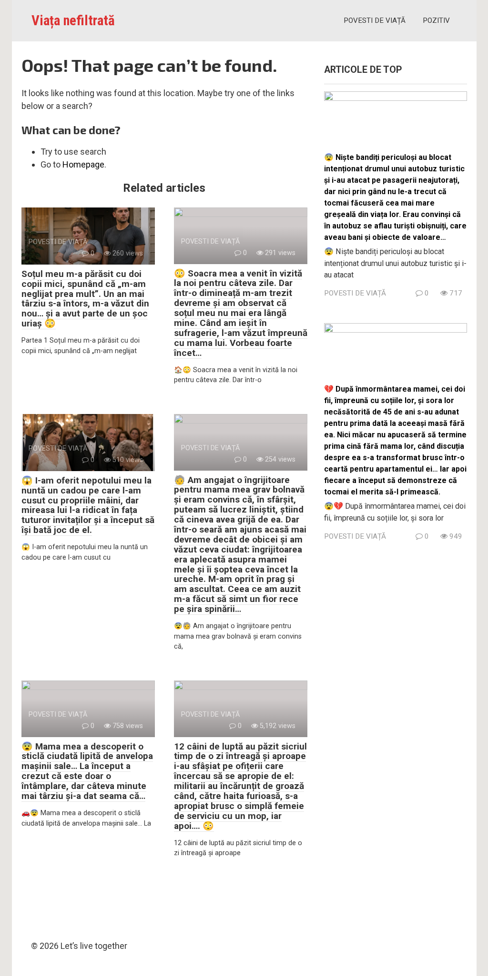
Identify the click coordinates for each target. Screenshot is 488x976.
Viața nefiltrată (73, 20)
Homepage (83, 164)
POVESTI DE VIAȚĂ (375, 20)
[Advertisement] (395, 737)
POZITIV (436, 20)
